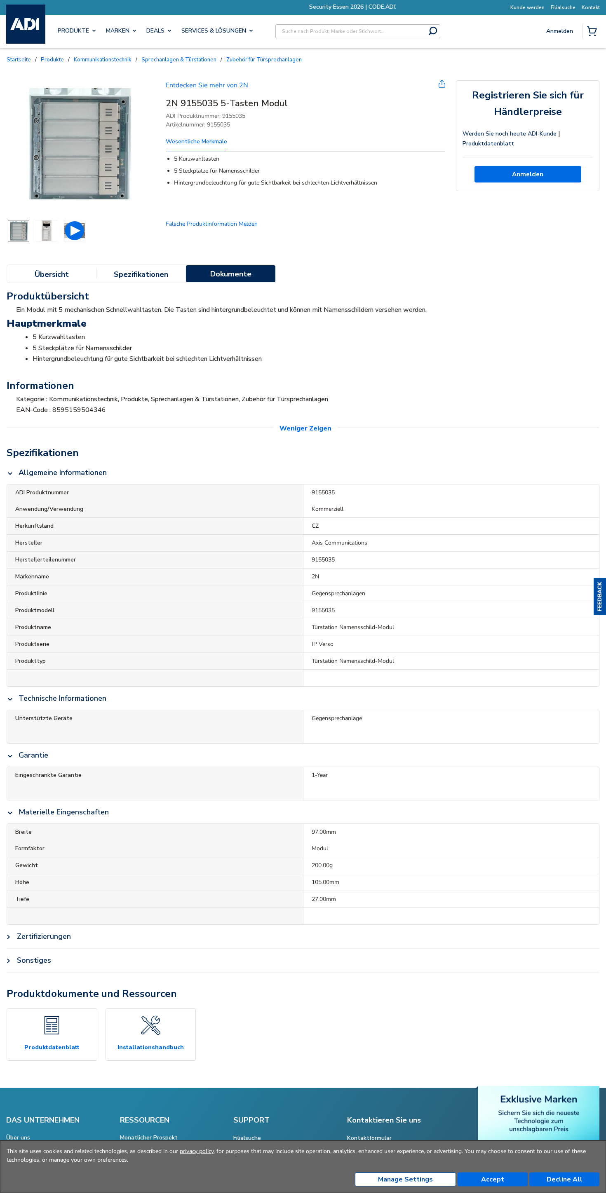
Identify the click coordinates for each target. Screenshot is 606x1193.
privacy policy (197, 1151)
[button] (600, 596)
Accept (492, 1179)
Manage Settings (405, 1179)
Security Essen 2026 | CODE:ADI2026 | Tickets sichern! (350, 7)
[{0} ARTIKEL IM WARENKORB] (593, 32)
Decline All (565, 1179)
